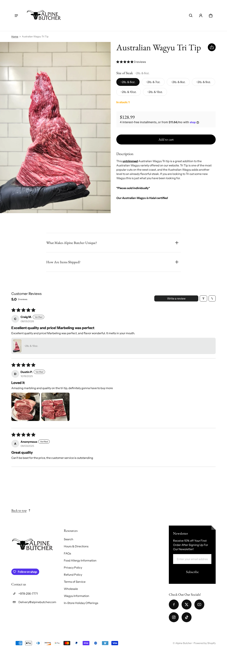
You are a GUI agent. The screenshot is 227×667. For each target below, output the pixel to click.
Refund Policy (73, 574)
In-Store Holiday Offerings (81, 603)
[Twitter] (187, 604)
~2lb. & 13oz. (155, 92)
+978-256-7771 (28, 593)
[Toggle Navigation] (16, 16)
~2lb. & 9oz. (203, 82)
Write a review (176, 298)
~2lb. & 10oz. (129, 92)
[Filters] (203, 298)
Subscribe (192, 572)
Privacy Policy (73, 567)
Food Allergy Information (80, 560)
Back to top (19, 510)
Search (68, 539)
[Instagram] (174, 617)
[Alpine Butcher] (44, 15)
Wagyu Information (76, 596)
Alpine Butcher (183, 643)
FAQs (67, 553)
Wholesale (71, 589)
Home (14, 36)
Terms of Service (74, 581)
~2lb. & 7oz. (153, 82)
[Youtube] (199, 604)
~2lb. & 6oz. (128, 82)
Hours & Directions (76, 546)
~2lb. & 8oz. (178, 82)
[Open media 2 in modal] (55, 127)
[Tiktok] (187, 617)
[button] (191, 16)
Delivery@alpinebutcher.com (37, 602)
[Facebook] (174, 604)
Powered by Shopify (205, 643)
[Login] (201, 16)
